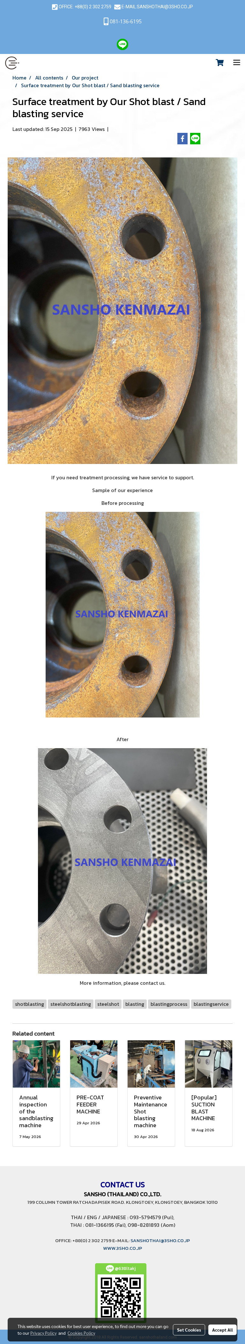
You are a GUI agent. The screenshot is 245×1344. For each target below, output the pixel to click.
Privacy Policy (43, 1333)
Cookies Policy (81, 1333)
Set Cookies (189, 1330)
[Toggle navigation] (237, 63)
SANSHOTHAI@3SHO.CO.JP (165, 6)
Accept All (222, 1330)
